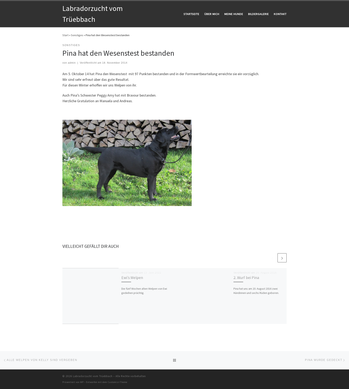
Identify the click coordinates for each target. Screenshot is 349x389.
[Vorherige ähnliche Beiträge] (272, 257)
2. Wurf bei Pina (246, 277)
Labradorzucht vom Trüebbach (92, 376)
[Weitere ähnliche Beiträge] (282, 257)
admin (72, 62)
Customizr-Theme (117, 382)
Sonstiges (77, 35)
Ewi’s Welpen (132, 277)
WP (82, 382)
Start (65, 35)
